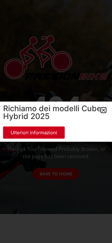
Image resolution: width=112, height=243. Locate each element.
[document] (56, 121)
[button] (103, 110)
